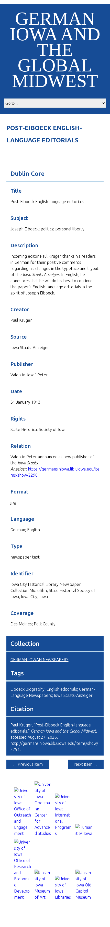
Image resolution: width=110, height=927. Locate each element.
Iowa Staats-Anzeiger (73, 695)
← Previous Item (28, 764)
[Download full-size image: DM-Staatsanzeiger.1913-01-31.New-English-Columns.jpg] (55, 156)
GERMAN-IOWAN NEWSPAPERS (39, 659)
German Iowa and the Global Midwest (55, 49)
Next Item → (85, 764)
